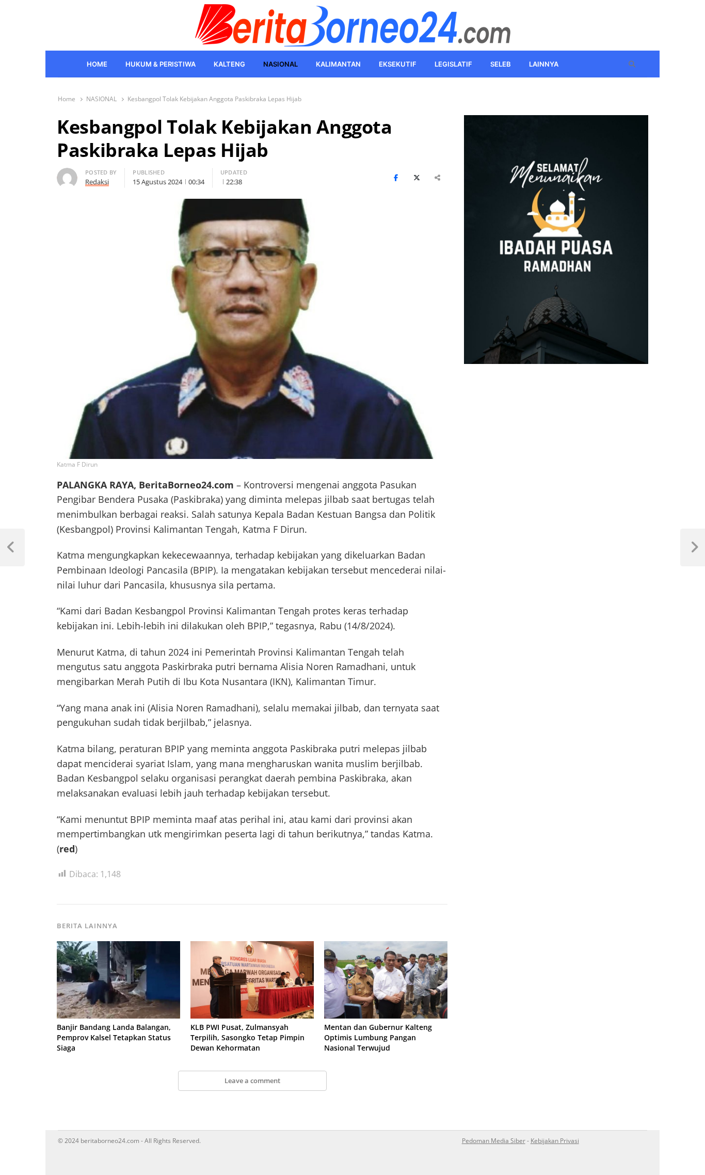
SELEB (500, 64)
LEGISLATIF (453, 64)
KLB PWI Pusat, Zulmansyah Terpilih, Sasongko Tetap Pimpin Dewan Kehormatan (247, 1037)
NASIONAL (280, 64)
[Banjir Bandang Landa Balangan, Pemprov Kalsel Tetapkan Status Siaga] (118, 947)
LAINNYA (543, 64)
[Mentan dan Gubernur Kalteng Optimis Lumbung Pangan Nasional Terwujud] (385, 947)
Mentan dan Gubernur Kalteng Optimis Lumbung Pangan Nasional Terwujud (378, 1037)
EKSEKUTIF (397, 64)
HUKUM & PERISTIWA (160, 64)
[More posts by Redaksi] (67, 174)
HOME (97, 64)
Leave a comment (252, 1080)
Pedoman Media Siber (493, 1140)
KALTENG (229, 64)
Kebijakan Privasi (555, 1140)
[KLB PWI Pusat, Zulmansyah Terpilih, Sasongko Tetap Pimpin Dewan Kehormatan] (252, 947)
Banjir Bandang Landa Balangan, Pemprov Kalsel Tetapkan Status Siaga (114, 1037)
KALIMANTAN (338, 64)
